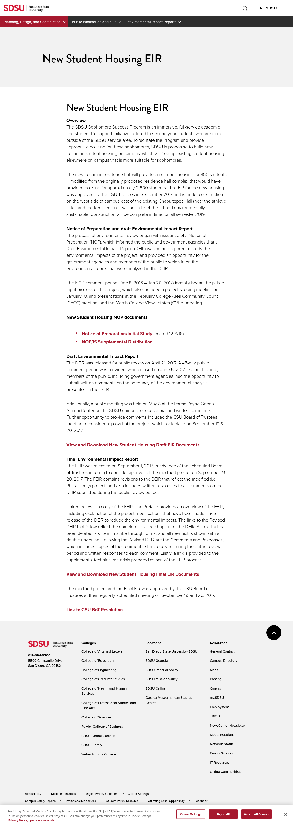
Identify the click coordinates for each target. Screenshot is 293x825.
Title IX (215, 716)
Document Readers (63, 794)
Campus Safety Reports (40, 801)
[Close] (286, 814)
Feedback (201, 801)
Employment (219, 706)
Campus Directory (223, 660)
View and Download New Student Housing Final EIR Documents (132, 574)
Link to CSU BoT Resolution (94, 609)
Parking (216, 679)
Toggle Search (245, 8)
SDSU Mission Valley (161, 679)
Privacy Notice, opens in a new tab (31, 820)
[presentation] (88, 643)
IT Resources (219, 762)
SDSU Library (91, 744)
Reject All (223, 814)
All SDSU (268, 8)
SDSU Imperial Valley (162, 669)
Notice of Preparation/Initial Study (117, 333)
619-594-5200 (39, 655)
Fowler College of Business (102, 726)
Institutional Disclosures (81, 801)
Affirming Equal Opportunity (166, 801)
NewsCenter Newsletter (228, 725)
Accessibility (33, 794)
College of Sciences (96, 717)
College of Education (97, 660)
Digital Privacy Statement (102, 794)
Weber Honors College (98, 754)
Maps (214, 669)
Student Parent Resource (122, 801)
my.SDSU (217, 697)
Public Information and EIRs (94, 21)
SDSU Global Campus (98, 735)
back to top (273, 632)
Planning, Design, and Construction (32, 21)
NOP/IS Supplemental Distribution (117, 341)
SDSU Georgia (157, 660)
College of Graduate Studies (103, 679)
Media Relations (222, 734)
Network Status (221, 744)
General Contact (222, 651)
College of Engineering (99, 669)
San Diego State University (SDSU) (172, 651)
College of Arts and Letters (101, 651)
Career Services (221, 753)
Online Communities (225, 771)
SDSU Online (155, 688)
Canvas (215, 688)
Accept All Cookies (256, 814)
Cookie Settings (138, 794)
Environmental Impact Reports (152, 21)
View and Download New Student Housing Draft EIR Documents (133, 444)
